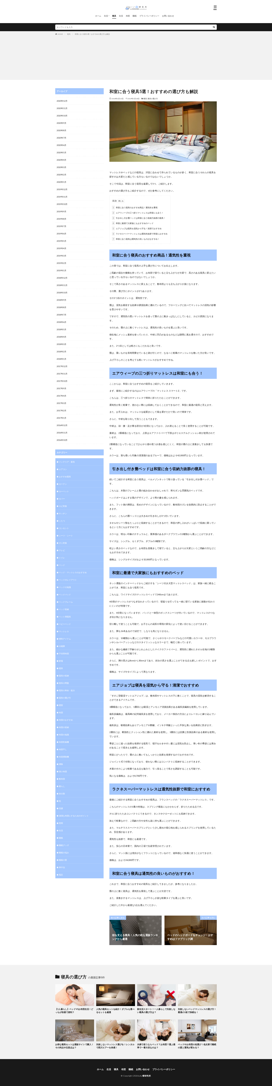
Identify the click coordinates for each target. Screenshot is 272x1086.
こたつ (62, 521)
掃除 (61, 764)
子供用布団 (64, 653)
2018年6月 (61, 322)
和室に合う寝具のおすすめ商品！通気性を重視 (135, 207)
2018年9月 (61, 300)
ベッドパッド (65, 594)
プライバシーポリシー (149, 16)
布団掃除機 (64, 757)
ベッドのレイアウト (68, 580)
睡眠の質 (63, 860)
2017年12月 (62, 366)
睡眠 (135, 16)
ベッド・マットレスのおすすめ (73, 572)
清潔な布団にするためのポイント (74, 815)
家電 (61, 661)
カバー (62, 498)
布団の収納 (64, 727)
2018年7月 (61, 314)
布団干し (63, 749)
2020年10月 (62, 115)
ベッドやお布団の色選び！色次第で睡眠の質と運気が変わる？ (197, 1046)
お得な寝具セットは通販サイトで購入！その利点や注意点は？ (74, 1046)
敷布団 (62, 779)
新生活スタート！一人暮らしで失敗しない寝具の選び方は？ (156, 1011)
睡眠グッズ (64, 845)
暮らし (62, 786)
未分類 (62, 793)
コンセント (64, 528)
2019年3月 (61, 255)
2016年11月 (62, 432)
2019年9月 (61, 211)
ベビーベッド (65, 624)
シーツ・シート (66, 535)
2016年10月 (62, 440)
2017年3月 (61, 403)
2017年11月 (62, 373)
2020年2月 (61, 174)
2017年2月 (61, 410)
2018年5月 (61, 329)
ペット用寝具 (65, 616)
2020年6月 (61, 145)
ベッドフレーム (66, 602)
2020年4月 (61, 160)
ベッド (62, 565)
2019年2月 (61, 263)
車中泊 (62, 867)
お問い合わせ (168, 16)
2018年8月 (61, 307)
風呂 (61, 874)
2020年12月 (62, 101)
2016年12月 (62, 425)
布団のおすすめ (66, 720)
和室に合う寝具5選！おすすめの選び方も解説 (92, 34)
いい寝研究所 (144, 1076)
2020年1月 (61, 182)
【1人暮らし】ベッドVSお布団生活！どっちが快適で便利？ (74, 1011)
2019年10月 (62, 204)
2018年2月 (61, 351)
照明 (61, 823)
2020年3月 (61, 167)
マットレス (64, 631)
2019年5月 (61, 241)
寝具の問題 (64, 683)
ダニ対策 (63, 543)
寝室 (61, 705)
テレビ (62, 550)
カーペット (64, 491)
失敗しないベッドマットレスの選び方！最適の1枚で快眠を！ (197, 1011)
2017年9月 (61, 388)
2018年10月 (62, 292)
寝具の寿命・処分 (67, 690)
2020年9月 (61, 123)
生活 (106, 16)
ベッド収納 (64, 609)
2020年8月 (61, 130)
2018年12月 (62, 278)
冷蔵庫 (62, 646)
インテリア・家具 (67, 462)
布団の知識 (64, 734)
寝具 (114, 16)
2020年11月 (62, 108)
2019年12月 (62, 189)
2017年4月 (61, 396)
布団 (128, 16)
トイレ (62, 557)
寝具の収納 (64, 675)
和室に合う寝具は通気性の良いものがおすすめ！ (136, 239)
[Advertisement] (136, 57)
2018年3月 (61, 344)
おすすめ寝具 (65, 476)
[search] (214, 27)
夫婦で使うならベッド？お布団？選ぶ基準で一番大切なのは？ (156, 1046)
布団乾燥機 (64, 742)
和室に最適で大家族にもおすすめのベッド (133, 223)
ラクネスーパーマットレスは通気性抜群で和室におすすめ (140, 234)
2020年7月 (61, 138)
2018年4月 (61, 337)
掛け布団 (63, 771)
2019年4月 (61, 248)
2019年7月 (61, 226)
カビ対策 (63, 506)
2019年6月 (61, 233)
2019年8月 (61, 219)
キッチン (63, 513)
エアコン (63, 469)
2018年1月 (61, 359)
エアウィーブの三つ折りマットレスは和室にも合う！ (138, 213)
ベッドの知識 (65, 587)
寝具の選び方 (153, 99)
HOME (60, 34)
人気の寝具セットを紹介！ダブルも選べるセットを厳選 (115, 1011)
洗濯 (61, 808)
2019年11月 (62, 197)
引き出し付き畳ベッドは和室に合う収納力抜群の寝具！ (139, 218)
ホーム (98, 16)
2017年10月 (62, 381)
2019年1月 (61, 270)
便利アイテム (65, 639)
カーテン (63, 484)
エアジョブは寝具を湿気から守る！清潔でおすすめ (137, 228)
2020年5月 (61, 152)
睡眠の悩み (64, 852)
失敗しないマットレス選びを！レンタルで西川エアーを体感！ (115, 1046)
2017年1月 (61, 418)
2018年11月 (62, 285)
